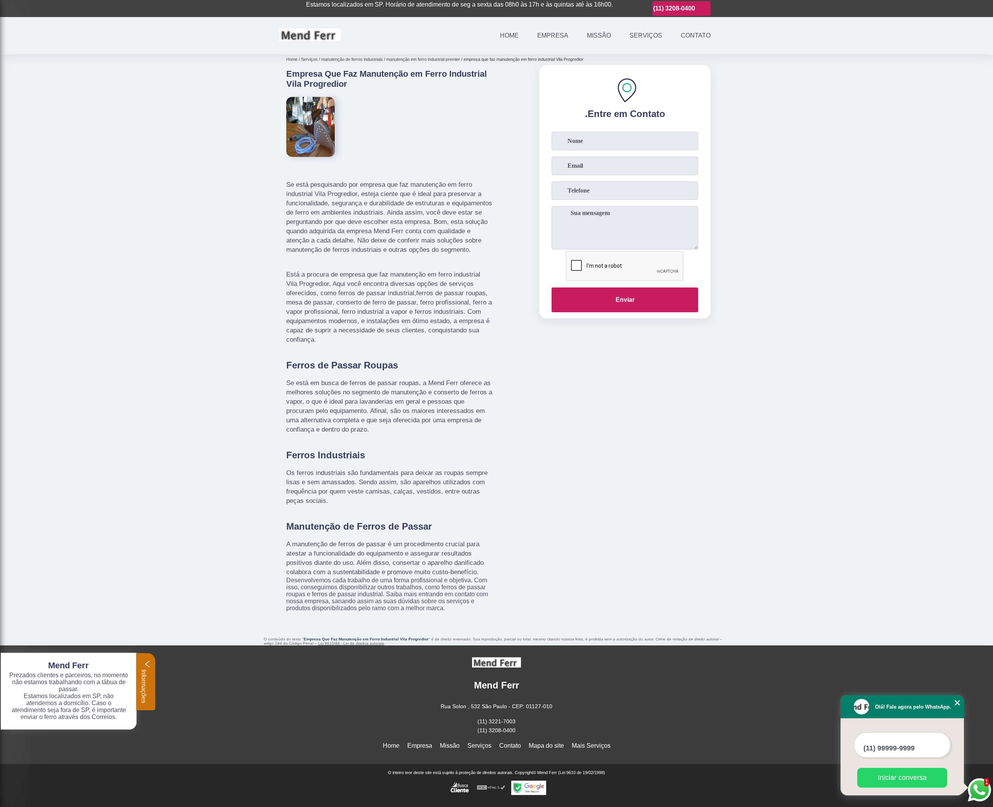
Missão (599, 35)
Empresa (552, 35)
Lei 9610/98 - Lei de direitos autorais (351, 643)
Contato (696, 35)
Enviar (625, 299)
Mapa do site (546, 745)
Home (509, 35)
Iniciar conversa (902, 777)
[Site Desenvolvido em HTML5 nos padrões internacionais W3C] (491, 788)
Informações (143, 685)
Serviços (646, 35)
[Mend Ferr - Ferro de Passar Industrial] (310, 44)
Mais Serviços (591, 745)
